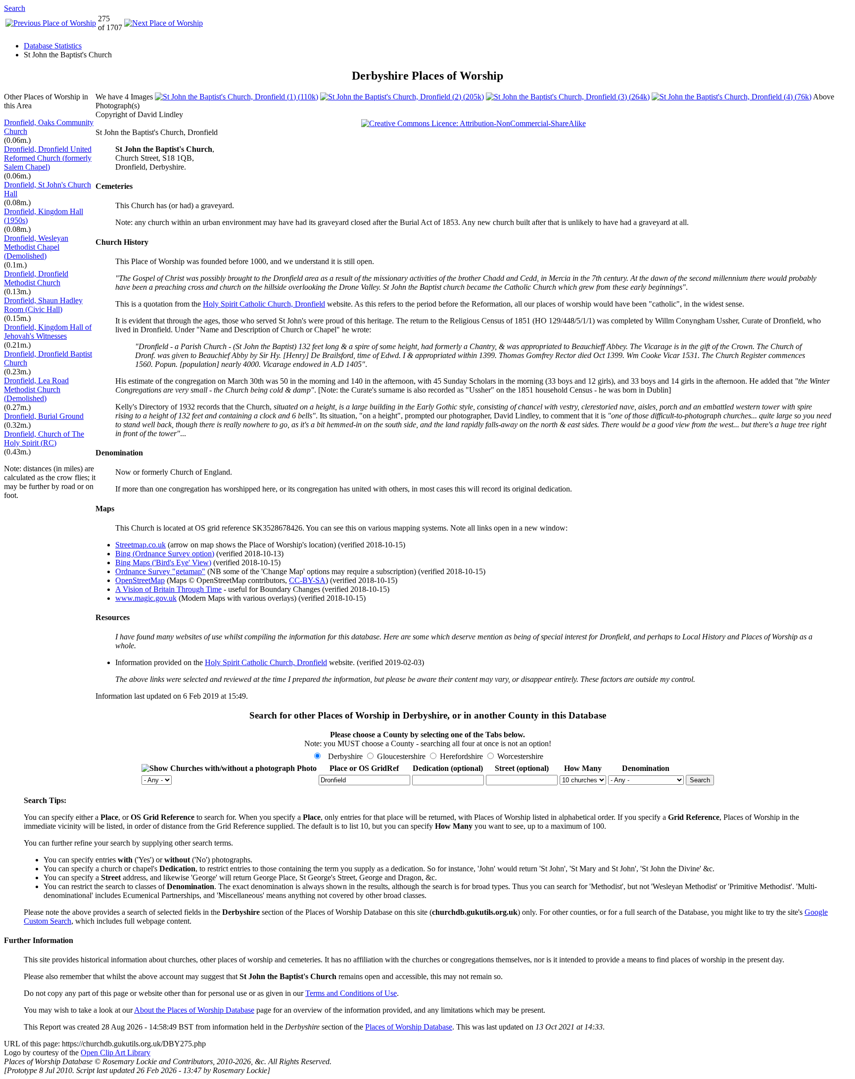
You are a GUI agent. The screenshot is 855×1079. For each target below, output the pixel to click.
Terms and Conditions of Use (351, 993)
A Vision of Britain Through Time (168, 589)
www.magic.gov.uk (146, 598)
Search (14, 8)
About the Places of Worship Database (194, 1010)
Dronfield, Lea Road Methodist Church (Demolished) (36, 389)
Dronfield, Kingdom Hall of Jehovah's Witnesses (48, 331)
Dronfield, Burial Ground (44, 416)
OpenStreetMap (140, 580)
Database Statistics (53, 46)
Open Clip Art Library (115, 1052)
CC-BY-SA (307, 580)
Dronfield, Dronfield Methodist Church (36, 278)
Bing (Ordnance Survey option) (164, 553)
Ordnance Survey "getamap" (160, 571)
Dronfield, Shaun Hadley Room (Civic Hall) (43, 305)
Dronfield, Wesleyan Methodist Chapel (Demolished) (36, 247)
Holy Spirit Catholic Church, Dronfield (264, 304)
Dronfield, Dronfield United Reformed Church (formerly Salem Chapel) (48, 158)
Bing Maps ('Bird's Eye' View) (163, 562)
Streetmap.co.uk (140, 544)
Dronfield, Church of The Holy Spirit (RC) (44, 438)
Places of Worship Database (408, 1027)
